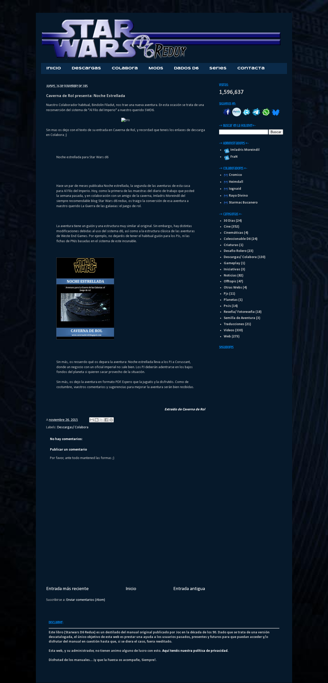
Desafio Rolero (235, 251)
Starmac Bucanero (243, 203)
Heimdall (236, 182)
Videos (229, 330)
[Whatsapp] (265, 116)
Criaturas (231, 245)
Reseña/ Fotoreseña (239, 312)
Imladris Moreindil (244, 150)
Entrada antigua (189, 588)
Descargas (86, 68)
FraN (233, 157)
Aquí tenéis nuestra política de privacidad (195, 651)
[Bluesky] (275, 116)
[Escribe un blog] (96, 419)
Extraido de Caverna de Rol (185, 409)
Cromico (235, 175)
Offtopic (230, 281)
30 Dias (229, 221)
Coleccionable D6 (237, 239)
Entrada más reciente (67, 588)
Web (227, 336)
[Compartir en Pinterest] (111, 419)
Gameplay (232, 263)
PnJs (227, 306)
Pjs (226, 294)
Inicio (53, 68)
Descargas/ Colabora (72, 427)
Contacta (251, 68)
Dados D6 (186, 68)
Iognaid (235, 189)
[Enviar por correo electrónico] (91, 419)
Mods (156, 68)
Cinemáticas (233, 233)
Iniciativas (232, 269)
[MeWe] (236, 116)
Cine (227, 227)
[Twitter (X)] (246, 116)
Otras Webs (233, 288)
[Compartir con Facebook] (106, 419)
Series (218, 68)
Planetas (231, 300)
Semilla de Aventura (239, 318)
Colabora (125, 68)
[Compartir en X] (101, 419)
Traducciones (234, 324)
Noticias (230, 276)
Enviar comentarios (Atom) (85, 600)
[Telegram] (256, 116)
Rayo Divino (238, 196)
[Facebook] (226, 116)
